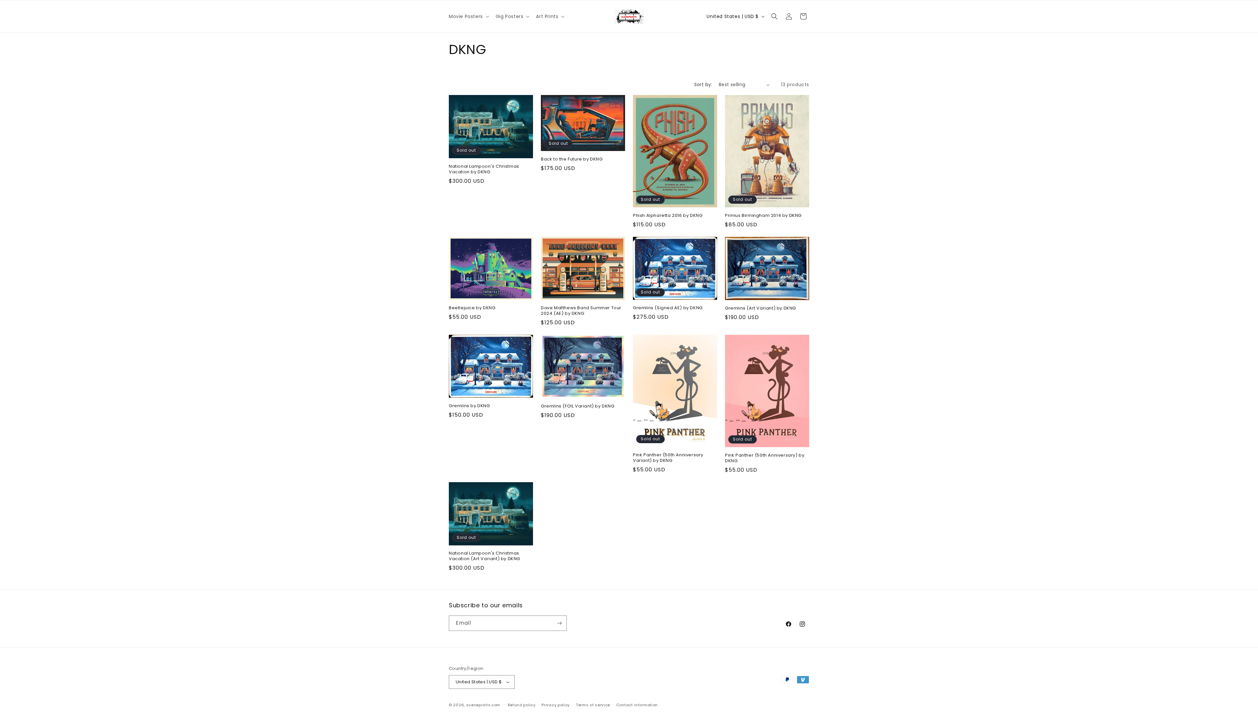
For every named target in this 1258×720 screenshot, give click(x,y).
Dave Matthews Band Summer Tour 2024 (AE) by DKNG (581, 310)
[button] (468, 16)
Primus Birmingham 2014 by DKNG (763, 215)
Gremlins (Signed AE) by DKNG (668, 308)
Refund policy (522, 705)
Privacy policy (556, 705)
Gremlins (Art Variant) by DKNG (760, 308)
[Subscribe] (559, 623)
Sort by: (703, 84)
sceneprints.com (483, 705)
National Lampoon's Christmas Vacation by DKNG (484, 169)
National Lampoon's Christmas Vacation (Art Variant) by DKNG (484, 556)
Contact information (637, 705)
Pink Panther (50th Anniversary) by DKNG (764, 458)
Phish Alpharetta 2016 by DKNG (667, 215)
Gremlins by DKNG (469, 406)
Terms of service (593, 705)
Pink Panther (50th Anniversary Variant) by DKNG (668, 458)
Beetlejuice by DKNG (472, 308)
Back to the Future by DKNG (572, 159)
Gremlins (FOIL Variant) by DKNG (578, 406)
